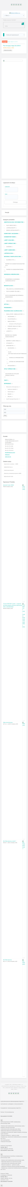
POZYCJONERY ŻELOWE (12, 291)
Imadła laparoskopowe (9, 470)
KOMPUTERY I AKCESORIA (11, 233)
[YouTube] (21, 5)
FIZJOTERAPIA (12, 319)
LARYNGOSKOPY (10, 227)
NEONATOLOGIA (8, 285)
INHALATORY (11, 321)
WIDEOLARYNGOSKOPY (12, 230)
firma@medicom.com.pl (10, 452)
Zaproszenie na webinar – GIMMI (11, 464)
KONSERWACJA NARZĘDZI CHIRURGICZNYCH (12, 280)
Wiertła (9, 396)
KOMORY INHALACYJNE (14, 326)
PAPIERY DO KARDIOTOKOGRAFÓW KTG (14, 264)
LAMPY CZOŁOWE (9, 240)
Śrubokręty (11, 391)
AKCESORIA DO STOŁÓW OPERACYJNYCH (12, 374)
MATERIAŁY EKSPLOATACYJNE (12, 256)
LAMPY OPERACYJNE (10, 243)
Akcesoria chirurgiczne (12, 386)
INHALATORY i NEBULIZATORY (14, 314)
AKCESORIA (11, 316)
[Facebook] (14, 5)
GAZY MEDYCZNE (11, 225)
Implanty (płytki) (12, 389)
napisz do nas (8, 456)
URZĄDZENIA (11, 365)
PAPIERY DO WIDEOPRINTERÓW (14, 269)
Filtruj (5, 415)
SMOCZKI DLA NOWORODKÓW (14, 301)
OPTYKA (6, 304)
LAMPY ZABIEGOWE (9, 250)
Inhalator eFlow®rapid (15, 323)
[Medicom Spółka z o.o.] (14, 13)
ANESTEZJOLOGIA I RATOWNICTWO (13, 222)
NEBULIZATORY (12, 328)
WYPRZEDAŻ (7, 383)
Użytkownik (7, 186)
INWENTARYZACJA (8, 467)
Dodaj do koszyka (8, 50)
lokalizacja (7, 454)
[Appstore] (16, 5)
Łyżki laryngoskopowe (12, 399)
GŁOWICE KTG (10, 259)
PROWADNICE (7, 307)
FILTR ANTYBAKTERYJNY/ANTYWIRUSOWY (18, 352)
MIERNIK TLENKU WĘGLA (13, 340)
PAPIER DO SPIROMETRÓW (16, 357)
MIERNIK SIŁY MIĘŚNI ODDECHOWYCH (11, 335)
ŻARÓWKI (9, 246)
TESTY (6, 380)
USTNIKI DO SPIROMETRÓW (16, 361)
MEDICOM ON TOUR (8, 476)
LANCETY (8, 331)
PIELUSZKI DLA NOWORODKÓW (14, 289)
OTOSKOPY (9, 343)
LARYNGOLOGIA (8, 253)
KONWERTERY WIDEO (10, 236)
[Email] (12, 5)
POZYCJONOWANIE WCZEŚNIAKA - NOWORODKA (14, 296)
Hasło (6, 194)
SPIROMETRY (9, 345)
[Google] (19, 5)
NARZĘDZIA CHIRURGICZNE (11, 274)
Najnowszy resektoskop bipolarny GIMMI (12, 473)
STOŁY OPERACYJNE (9, 369)
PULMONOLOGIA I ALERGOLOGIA (13, 310)
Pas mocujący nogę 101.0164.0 (12, 45)
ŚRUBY (9, 394)
